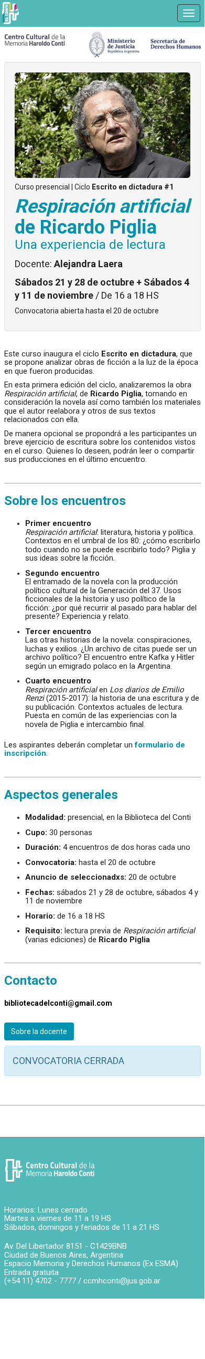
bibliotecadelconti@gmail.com (58, 1003)
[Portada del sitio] (35, 39)
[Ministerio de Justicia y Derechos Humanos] (145, 41)
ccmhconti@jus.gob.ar (121, 1281)
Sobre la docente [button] (39, 1031)
